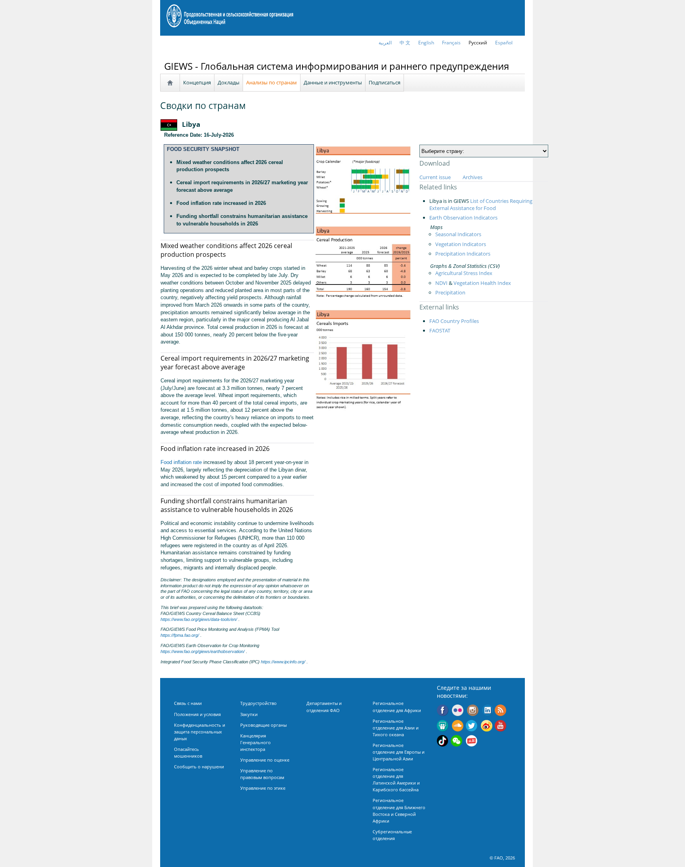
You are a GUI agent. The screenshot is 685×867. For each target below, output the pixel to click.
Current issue (435, 177)
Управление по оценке (264, 760)
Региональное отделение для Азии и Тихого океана (396, 727)
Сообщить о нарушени (199, 767)
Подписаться (384, 82)
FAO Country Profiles (454, 321)
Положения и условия (197, 714)
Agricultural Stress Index (463, 273)
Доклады (228, 82)
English (426, 42)
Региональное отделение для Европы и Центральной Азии (399, 752)
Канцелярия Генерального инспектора (255, 742)
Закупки (249, 714)
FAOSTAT (439, 330)
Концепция (197, 82)
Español (504, 42)
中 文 (405, 42)
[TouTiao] (471, 741)
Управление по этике (262, 788)
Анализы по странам (271, 82)
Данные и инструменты (333, 82)
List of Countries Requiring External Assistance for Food (480, 204)
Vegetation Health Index (482, 282)
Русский (478, 42)
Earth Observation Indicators (463, 217)
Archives (472, 177)
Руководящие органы (263, 725)
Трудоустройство (258, 703)
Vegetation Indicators (460, 244)
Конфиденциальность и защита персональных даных (199, 731)
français (451, 42)
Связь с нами (188, 703)
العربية (385, 42)
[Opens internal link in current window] (500, 711)
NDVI (441, 282)
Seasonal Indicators (458, 234)
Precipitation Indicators (462, 253)
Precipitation (450, 292)
